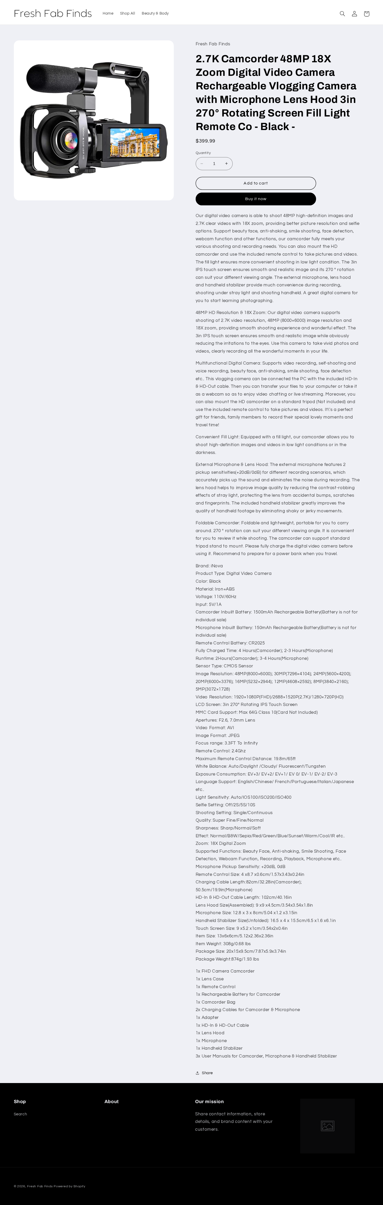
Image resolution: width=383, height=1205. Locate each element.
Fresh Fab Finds (40, 1186)
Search (20, 1114)
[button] (343, 14)
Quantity (203, 153)
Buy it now (256, 199)
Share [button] (207, 1073)
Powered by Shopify (69, 1186)
